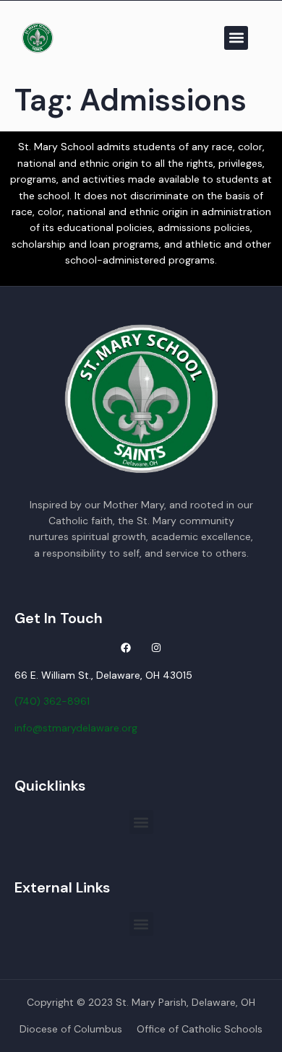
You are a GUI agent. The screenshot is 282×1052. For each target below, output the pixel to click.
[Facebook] (126, 648)
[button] (236, 38)
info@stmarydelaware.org (75, 727)
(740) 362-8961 (52, 701)
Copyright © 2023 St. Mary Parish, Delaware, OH (141, 1002)
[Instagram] (156, 648)
